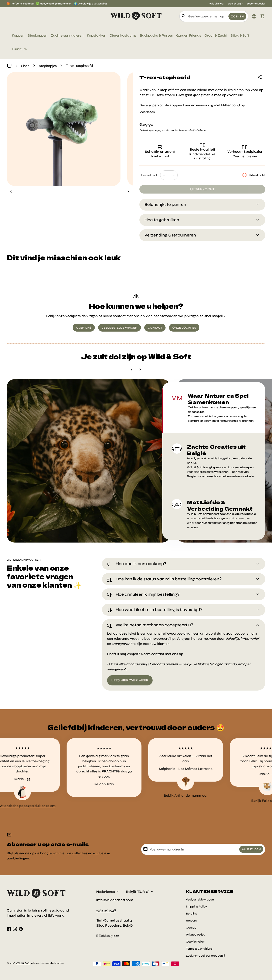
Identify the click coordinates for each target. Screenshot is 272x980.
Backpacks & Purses (156, 35)
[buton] (108, 891)
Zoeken (237, 16)
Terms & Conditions (199, 948)
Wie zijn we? (217, 3)
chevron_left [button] (11, 191)
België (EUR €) (140, 891)
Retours (191, 920)
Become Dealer (255, 3)
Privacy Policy (195, 934)
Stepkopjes (48, 66)
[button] (213, 407)
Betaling (191, 913)
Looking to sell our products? (205, 955)
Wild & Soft (23, 963)
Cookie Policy (195, 941)
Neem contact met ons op (162, 654)
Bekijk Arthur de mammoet (153, 795)
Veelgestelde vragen (200, 899)
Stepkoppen (37, 35)
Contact (191, 927)
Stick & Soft (240, 35)
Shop (25, 66)
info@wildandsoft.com (114, 900)
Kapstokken (96, 35)
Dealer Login (235, 3)
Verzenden (172, 130)
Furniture (19, 49)
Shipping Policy (196, 906)
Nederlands (108, 891)
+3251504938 (106, 910)
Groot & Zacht (215, 35)
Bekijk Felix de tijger (235, 801)
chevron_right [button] (128, 191)
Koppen (18, 35)
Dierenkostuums (123, 35)
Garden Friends (188, 35)
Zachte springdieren (67, 35)
